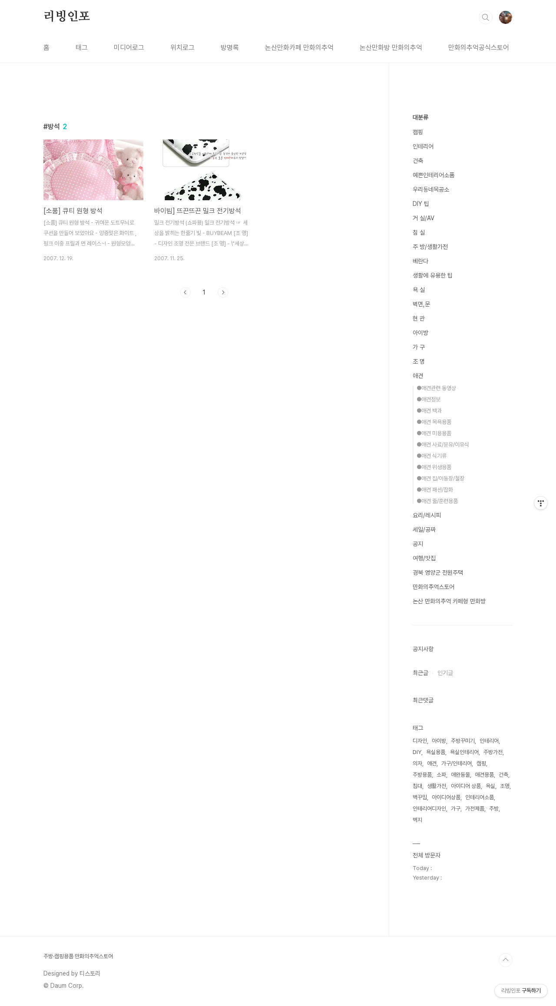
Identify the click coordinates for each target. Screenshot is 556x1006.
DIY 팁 (421, 203)
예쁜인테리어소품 (433, 175)
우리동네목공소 (431, 189)
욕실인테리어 (464, 752)
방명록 (230, 47)
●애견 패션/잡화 (435, 489)
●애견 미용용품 (434, 433)
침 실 (419, 232)
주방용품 (422, 774)
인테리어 (423, 146)
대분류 (420, 117)
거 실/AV (423, 218)
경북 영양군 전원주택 (438, 572)
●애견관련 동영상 (436, 388)
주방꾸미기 (463, 741)
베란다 (420, 261)
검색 (485, 17)
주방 (494, 808)
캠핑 (418, 132)
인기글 (445, 672)
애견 (418, 375)
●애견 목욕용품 (434, 422)
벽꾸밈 (420, 797)
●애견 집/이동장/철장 (440, 478)
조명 (505, 786)
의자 (417, 763)
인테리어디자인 (429, 808)
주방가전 (493, 752)
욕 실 (419, 289)
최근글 (420, 672)
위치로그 (182, 47)
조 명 (419, 361)
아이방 (420, 332)
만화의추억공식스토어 (478, 47)
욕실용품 (435, 752)
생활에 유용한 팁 (433, 275)
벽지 (417, 820)
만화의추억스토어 (433, 586)
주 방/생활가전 (430, 246)
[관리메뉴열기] (540, 503)
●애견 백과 (429, 410)
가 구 (419, 347)
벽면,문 (421, 304)
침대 (417, 786)
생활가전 (436, 786)
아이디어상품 (446, 797)
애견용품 (484, 774)
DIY (417, 752)
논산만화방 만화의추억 (391, 47)
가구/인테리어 (456, 763)
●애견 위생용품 (434, 467)
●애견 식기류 (432, 456)
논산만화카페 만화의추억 (299, 47)
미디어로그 (129, 47)
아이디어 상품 (466, 786)
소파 (441, 774)
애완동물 (460, 774)
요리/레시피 (427, 515)
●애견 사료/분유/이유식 (443, 444)
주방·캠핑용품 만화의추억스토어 (78, 956)
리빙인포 (66, 17)
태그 (82, 47)
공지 (418, 543)
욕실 (490, 786)
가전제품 (474, 808)
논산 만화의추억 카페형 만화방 (449, 601)
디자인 (420, 741)
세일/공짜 (424, 529)
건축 (418, 160)
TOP (506, 960)
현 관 (419, 318)
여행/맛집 (424, 558)
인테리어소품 (479, 797)
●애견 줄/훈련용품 (437, 501)
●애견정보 (428, 399)
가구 (455, 808)
